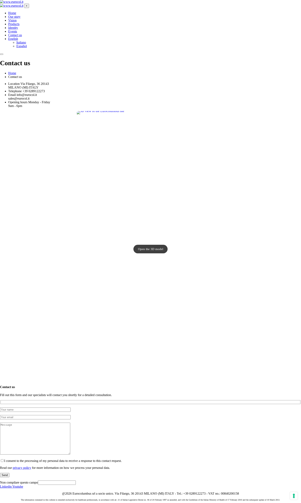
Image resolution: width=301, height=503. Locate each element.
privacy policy (22, 467)
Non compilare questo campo (19, 482)
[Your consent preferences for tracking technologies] (294, 496)
